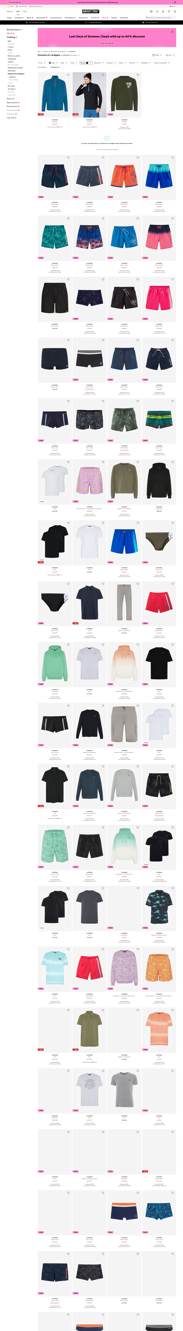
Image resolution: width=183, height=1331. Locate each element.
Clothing (46, 51)
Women (10, 11)
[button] (157, 55)
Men (18, 11)
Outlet (12, 6)
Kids (24, 11)
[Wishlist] (169, 11)
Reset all (56, 67)
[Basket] (175, 11)
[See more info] (55, 128)
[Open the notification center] (163, 11)
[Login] (157, 11)
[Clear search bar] (175, 17)
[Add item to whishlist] (68, 75)
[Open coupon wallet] (151, 11)
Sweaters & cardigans (58, 51)
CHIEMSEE (71, 51)
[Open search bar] (146, 18)
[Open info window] (175, 2)
